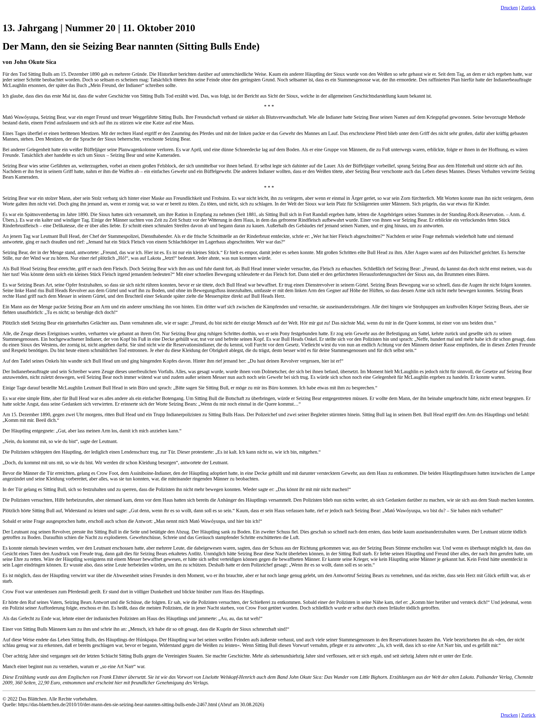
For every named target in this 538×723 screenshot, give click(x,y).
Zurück (528, 7)
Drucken (509, 7)
